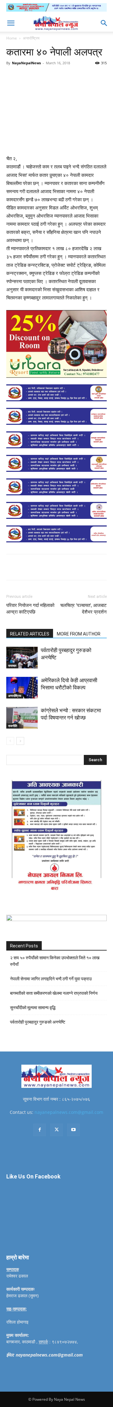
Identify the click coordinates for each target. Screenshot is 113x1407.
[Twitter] (46, 77)
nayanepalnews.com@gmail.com (69, 1112)
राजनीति (12, 726)
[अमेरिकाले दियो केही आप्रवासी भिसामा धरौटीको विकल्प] (22, 687)
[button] (11, 23)
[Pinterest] (61, 77)
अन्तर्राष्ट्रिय (31, 38)
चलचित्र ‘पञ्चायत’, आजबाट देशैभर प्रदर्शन (83, 609)
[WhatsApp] (75, 77)
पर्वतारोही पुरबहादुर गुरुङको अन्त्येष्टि (37, 1022)
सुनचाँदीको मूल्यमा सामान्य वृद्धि (33, 1007)
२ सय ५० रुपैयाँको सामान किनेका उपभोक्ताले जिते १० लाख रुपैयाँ (55, 961)
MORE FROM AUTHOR (78, 633)
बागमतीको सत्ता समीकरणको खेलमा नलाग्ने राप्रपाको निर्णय (54, 993)
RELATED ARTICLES (29, 633)
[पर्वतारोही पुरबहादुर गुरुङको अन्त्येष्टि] (22, 657)
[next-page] (20, 741)
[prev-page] (10, 741)
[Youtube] (73, 1130)
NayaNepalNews (26, 63)
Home (11, 38)
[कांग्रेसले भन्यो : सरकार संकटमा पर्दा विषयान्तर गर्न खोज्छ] (22, 718)
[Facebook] (32, 77)
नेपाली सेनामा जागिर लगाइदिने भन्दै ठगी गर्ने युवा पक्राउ (51, 978)
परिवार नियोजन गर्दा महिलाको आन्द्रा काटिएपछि (30, 609)
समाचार (12, 665)
